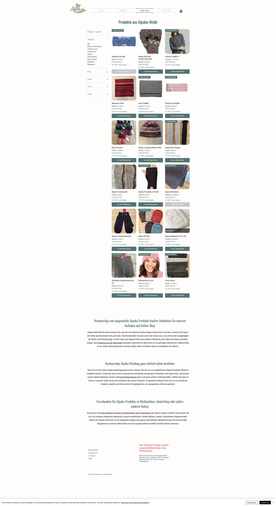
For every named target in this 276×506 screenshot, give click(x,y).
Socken (89, 54)
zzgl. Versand (123, 65)
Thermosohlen (92, 57)
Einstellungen (251, 502)
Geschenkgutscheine (128, 377)
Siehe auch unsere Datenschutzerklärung (135, 502)
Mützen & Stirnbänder (94, 46)
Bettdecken (91, 62)
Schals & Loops (92, 49)
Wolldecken (91, 64)
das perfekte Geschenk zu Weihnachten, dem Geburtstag (125, 413)
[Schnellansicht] (150, 41)
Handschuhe (91, 51)
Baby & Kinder (92, 59)
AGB (90, 459)
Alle (88, 44)
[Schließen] (273, 502)
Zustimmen (265, 502)
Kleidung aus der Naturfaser (110, 343)
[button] (181, 11)
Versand (91, 456)
